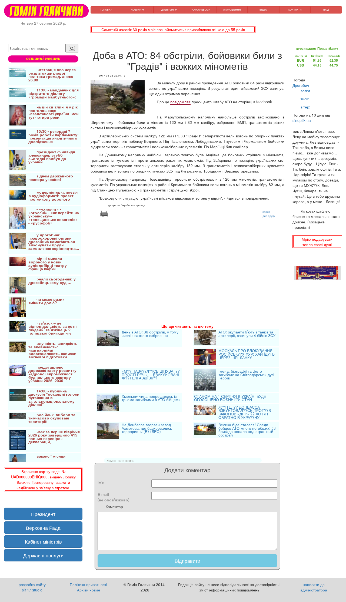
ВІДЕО (263, 9)
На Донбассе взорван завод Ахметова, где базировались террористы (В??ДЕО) (147, 428)
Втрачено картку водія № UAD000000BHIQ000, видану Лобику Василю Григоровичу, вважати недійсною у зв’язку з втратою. (43, 479)
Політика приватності (88, 584)
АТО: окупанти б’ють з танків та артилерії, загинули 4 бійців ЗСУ (246, 334)
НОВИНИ (136, 9)
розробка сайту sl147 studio (32, 587)
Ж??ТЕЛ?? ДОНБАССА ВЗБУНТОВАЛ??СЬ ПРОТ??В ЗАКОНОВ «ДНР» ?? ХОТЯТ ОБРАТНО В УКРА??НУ (244, 412)
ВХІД (326, 9)
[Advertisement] (187, 264)
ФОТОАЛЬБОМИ (200, 9)
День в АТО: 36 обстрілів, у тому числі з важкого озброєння (150, 334)
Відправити (187, 560)
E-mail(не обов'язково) (113, 497)
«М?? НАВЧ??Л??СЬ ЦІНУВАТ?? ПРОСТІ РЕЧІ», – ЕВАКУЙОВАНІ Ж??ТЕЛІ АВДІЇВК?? (151, 375)
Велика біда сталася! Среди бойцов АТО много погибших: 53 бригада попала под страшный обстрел (247, 429)
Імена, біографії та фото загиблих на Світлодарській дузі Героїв (246, 375)
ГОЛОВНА (106, 9)
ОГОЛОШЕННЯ (232, 9)
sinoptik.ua (301, 120)
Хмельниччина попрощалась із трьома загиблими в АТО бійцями (151, 398)
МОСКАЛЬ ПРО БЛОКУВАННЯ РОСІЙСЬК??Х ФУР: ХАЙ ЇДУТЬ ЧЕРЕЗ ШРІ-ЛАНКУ (246, 354)
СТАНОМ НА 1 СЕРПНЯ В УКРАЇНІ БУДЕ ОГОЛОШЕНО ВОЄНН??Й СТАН (230, 398)
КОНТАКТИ (294, 9)
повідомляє (180, 101)
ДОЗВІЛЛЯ (168, 9)
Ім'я (101, 482)
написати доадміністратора (313, 587)
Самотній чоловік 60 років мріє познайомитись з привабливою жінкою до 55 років (173, 29)
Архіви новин (88, 590)
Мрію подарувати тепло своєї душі (317, 241)
